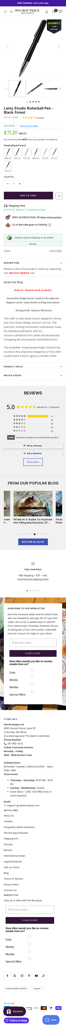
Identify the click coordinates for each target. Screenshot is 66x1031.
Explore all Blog (33, 541)
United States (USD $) (16, 988)
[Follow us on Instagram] (21, 975)
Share (7, 250)
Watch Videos (12, 375)
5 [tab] (31, 534)
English (37, 988)
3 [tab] (25, 534)
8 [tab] (41, 534)
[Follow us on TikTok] (43, 975)
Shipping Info (11, 838)
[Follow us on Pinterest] (29, 975)
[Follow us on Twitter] (14, 975)
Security (8, 844)
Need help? (56, 250)
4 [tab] (28, 534)
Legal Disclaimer (13, 861)
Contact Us (10, 890)
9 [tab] (44, 534)
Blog (6, 873)
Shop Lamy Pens (29, 126)
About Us (9, 815)
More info (33, 244)
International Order (14, 855)
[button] (47, 11)
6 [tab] (34, 534)
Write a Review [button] (34, 445)
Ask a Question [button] (34, 453)
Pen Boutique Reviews (16, 832)
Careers (8, 821)
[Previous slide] (7, 47)
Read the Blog (13, 282)
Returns (8, 850)
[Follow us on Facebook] (7, 975)
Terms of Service (13, 878)
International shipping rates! (33, 579)
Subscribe (33, 653)
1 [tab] (18, 534)
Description (11, 263)
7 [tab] (37, 534)
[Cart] (53, 11)
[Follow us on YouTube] (36, 975)
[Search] (11, 11)
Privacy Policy (11, 884)
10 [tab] (47, 534)
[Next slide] (59, 47)
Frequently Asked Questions (19, 827)
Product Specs (13, 366)
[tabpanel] (33, 508)
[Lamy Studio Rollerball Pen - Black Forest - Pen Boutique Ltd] (17, 88)
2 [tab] (21, 534)
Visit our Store (11, 867)
